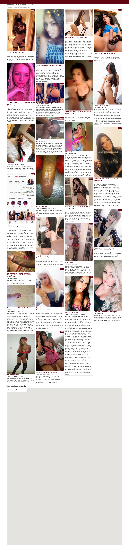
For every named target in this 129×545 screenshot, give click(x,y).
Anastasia (10, 163)
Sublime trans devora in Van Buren (47, 372)
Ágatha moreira (12, 225)
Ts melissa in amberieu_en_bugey (105, 312)
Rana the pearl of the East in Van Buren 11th (20, 308)
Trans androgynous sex (44, 103)
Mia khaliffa (69, 152)
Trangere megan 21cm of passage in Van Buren (21, 103)
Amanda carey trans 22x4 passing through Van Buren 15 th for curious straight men (19, 274)
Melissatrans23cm (71, 312)
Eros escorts (10, 4)
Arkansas (24, 4)
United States (17, 4)
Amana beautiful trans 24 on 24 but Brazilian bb (106, 179)
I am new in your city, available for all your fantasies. (77, 207)
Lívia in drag (69, 262)
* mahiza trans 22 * (42, 256)
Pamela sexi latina (42, 206)
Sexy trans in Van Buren (102, 105)
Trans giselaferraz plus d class (104, 53)
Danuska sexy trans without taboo (76, 37)
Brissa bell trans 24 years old (104, 248)
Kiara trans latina (13, 375)
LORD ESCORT (10, 2)
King (37, 139)
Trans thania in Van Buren (15, 52)
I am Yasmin (40, 308)
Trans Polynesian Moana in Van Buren (48, 65)
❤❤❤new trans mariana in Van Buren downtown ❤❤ (78, 112)
